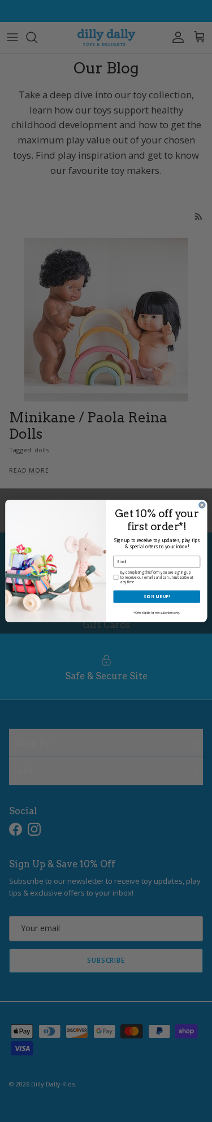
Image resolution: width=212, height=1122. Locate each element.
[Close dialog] (201, 505)
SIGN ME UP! (157, 597)
